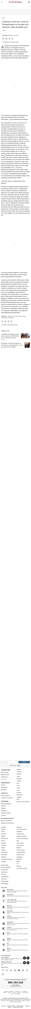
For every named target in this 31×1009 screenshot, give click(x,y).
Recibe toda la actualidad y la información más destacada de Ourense (17, 950)
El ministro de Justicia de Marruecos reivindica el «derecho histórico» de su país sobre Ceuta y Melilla (11, 345)
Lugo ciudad (14, 316)
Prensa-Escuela (25, 992)
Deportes (3, 843)
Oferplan (3, 808)
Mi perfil (3, 785)
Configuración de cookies (18, 1007)
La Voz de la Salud (21, 829)
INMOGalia (4, 810)
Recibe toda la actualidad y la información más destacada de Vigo (17, 945)
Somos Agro (4, 852)
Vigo (18, 799)
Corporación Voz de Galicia (8, 991)
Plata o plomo (20, 843)
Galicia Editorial (17, 993)
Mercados (19, 859)
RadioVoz (5, 992)
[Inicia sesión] (28, 2)
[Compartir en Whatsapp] (3, 38)
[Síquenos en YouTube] (19, 970)
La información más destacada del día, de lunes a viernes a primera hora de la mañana (17, 890)
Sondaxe (9, 992)
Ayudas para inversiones (7, 823)
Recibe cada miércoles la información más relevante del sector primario (18, 912)
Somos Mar (4, 854)
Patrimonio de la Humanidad (7, 317)
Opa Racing (4, 872)
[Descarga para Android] (28, 958)
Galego (18, 765)
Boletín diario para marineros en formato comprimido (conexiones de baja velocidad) (16, 917)
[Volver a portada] (16, 2)
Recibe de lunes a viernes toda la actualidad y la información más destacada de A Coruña (17, 928)
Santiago (19, 797)
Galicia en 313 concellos (23, 801)
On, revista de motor (22, 868)
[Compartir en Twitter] (12, 38)
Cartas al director (5, 795)
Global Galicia (20, 834)
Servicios (3, 806)
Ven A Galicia (20, 845)
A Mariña (19, 774)
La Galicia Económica (6, 859)
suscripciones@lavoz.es (15, 985)
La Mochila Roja (21, 852)
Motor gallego (4, 883)
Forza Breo (4, 879)
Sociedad (3, 845)
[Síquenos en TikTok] (23, 970)
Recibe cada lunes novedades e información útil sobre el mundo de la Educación (18, 907)
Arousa (18, 776)
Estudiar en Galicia (21, 836)
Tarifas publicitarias (6, 803)
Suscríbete (4, 779)
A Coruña (19, 771)
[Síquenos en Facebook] (3, 970)
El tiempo (3, 861)
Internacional (4, 838)
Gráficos (3, 850)
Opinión (3, 840)
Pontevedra (20, 794)
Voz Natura (19, 992)
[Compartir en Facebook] (9, 38)
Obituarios (3, 857)
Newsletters (4, 787)
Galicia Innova (20, 854)
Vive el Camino (21, 850)
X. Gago (2, 339)
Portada (3, 829)
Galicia (3, 831)
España (3, 836)
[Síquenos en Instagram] (11, 970)
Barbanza (19, 778)
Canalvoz (14, 992)
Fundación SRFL (18, 991)
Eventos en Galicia (6, 813)
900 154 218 (15, 982)
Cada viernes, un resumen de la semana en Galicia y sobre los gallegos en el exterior (18, 923)
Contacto (3, 815)
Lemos (18, 787)
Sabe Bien (19, 831)
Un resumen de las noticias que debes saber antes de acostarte (18, 895)
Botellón (10, 316)
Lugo (18, 790)
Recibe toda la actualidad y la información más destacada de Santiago (17, 939)
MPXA (12, 993)
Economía (3, 834)
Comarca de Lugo (22, 316)
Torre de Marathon (5, 867)
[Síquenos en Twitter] (7, 970)
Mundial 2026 (4, 865)
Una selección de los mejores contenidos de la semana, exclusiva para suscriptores (16, 901)
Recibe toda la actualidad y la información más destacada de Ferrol (17, 933)
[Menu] (2, 2)
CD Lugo (3, 874)
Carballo (19, 781)
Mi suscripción (4, 772)
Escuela (19, 866)
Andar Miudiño (5, 876)
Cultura (3, 847)
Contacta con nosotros (7, 797)
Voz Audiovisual (24, 991)
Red (18, 840)
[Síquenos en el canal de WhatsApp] (27, 970)
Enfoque (19, 847)
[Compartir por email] (6, 38)
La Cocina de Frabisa (22, 838)
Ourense (19, 792)
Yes (18, 863)
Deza (18, 783)
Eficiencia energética (6, 820)
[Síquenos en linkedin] (15, 970)
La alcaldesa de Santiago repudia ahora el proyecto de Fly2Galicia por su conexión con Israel (10, 336)
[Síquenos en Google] (3, 974)
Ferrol (18, 785)
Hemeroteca (4, 777)
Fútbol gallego (5, 881)
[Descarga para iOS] (24, 958)
